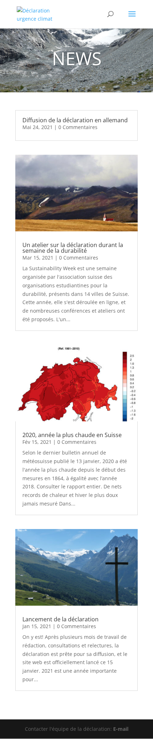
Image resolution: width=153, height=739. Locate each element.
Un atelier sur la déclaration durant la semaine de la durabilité (72, 248)
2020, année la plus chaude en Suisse (72, 435)
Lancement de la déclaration (60, 619)
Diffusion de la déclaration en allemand (75, 120)
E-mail (120, 728)
